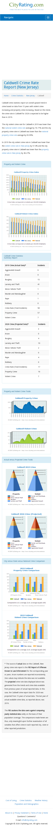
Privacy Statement (22, 813)
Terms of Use (36, 813)
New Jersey (30, 96)
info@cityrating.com (29, 820)
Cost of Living (11, 800)
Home (6, 96)
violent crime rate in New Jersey (17, 146)
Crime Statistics (17, 96)
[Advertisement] (26, 49)
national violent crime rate (15, 128)
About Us (8, 813)
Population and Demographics (26, 804)
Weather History (41, 800)
